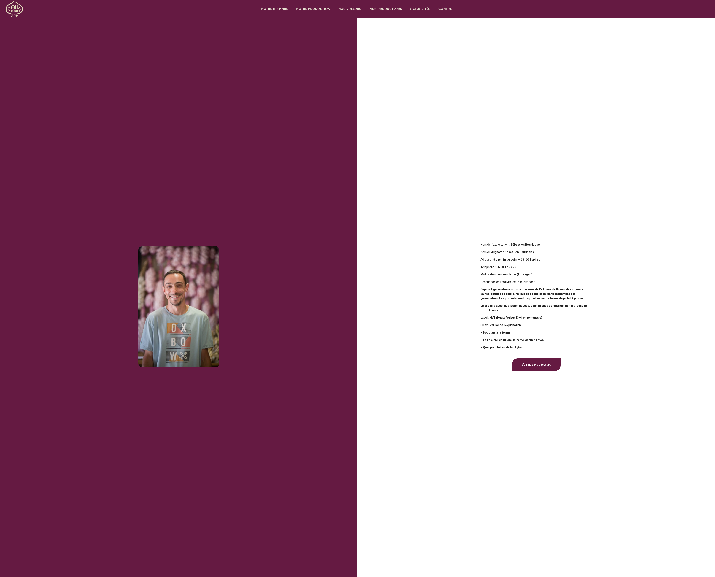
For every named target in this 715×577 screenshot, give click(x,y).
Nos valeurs (349, 9)
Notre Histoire (274, 9)
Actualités (420, 9)
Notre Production (313, 9)
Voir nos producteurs (536, 364)
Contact (446, 9)
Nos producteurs (385, 9)
